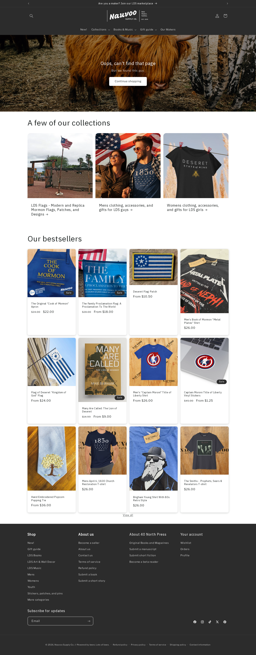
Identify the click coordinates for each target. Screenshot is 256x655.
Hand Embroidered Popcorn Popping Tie (47, 498)
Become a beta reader (143, 561)
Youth (31, 587)
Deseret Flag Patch (145, 291)
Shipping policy (178, 645)
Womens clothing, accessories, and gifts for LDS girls (193, 207)
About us (84, 549)
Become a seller (88, 542)
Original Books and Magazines (149, 542)
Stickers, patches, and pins (45, 593)
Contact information (200, 645)
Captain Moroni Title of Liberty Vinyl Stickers (203, 394)
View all (128, 515)
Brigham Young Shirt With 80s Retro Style (151, 499)
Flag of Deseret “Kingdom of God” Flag (48, 394)
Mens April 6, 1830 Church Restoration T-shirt (98, 482)
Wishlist (185, 542)
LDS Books (35, 555)
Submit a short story (91, 580)
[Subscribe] (89, 621)
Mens (31, 574)
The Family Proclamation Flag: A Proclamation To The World (101, 305)
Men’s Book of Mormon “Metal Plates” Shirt (202, 321)
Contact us (85, 555)
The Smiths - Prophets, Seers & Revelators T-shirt (203, 482)
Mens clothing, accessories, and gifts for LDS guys (126, 207)
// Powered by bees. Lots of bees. (92, 645)
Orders (185, 549)
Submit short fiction (142, 555)
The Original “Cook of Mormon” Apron (50, 305)
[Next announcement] (227, 3)
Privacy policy (138, 645)
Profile (184, 555)
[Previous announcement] (28, 3)
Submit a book (87, 574)
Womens (33, 580)
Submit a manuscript (143, 549)
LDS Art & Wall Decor (42, 561)
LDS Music (34, 568)
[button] (32, 16)
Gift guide (34, 549)
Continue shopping (128, 81)
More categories (38, 599)
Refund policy (87, 568)
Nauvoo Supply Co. (64, 645)
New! (31, 542)
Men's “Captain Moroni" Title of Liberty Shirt (152, 394)
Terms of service (89, 561)
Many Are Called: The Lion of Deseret (99, 410)
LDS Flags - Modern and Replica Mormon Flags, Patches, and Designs (58, 209)
